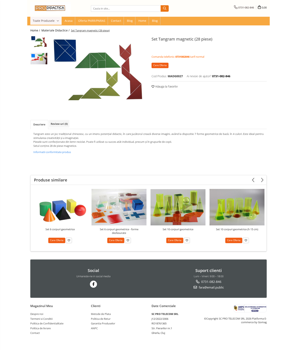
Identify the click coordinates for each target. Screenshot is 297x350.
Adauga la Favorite (166, 86)
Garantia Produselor (103, 323)
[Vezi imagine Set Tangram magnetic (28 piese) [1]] (39, 58)
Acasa (69, 21)
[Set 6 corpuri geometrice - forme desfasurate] (119, 207)
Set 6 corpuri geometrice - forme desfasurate (119, 231)
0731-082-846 (210, 282)
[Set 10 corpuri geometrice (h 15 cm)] (237, 207)
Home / (35, 30)
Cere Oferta (160, 65)
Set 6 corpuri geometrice (60, 229)
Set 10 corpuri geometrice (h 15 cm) (237, 229)
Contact (116, 21)
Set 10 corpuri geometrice (178, 229)
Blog (130, 21)
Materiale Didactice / (55, 30)
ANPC (94, 328)
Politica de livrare (40, 328)
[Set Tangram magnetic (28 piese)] (97, 68)
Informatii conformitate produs (52, 152)
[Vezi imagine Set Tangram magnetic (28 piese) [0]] (39, 41)
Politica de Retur (101, 319)
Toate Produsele (44, 21)
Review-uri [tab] (59, 124)
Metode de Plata (101, 314)
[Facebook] (93, 284)
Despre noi (36, 314)
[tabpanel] (97, 68)
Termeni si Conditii (41, 319)
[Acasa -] (50, 8)
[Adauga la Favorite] (69, 240)
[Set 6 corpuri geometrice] (60, 207)
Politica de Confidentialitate (46, 323)
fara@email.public (211, 287)
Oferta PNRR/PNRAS (91, 21)
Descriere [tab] (39, 124)
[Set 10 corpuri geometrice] (178, 207)
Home (142, 21)
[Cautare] (165, 8)
